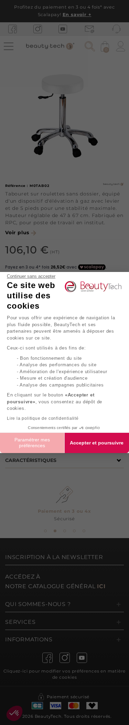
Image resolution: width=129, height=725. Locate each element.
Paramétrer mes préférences (32, 443)
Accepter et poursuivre (96, 442)
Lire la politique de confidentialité (43, 418)
